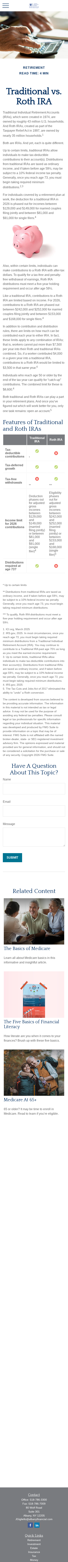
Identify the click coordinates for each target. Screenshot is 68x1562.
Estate (34, 1548)
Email (7, 801)
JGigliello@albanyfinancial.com (34, 1519)
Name (7, 779)
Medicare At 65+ (20, 1099)
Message (9, 824)
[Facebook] (30, 1525)
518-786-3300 (38, 1499)
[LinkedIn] (36, 1525)
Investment (34, 1544)
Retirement (34, 1540)
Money (34, 1559)
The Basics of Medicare (27, 948)
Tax (34, 1555)
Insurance (34, 1552)
